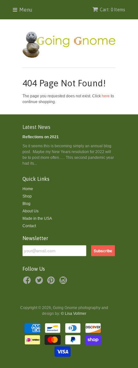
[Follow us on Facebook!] (28, 282)
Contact (29, 226)
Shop (27, 196)
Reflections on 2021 (40, 137)
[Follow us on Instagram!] (64, 282)
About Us (30, 211)
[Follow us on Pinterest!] (52, 282)
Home (27, 189)
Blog (26, 203)
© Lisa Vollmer (73, 313)
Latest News (36, 127)
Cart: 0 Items (112, 9)
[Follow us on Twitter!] (40, 282)
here (106, 96)
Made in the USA (37, 218)
